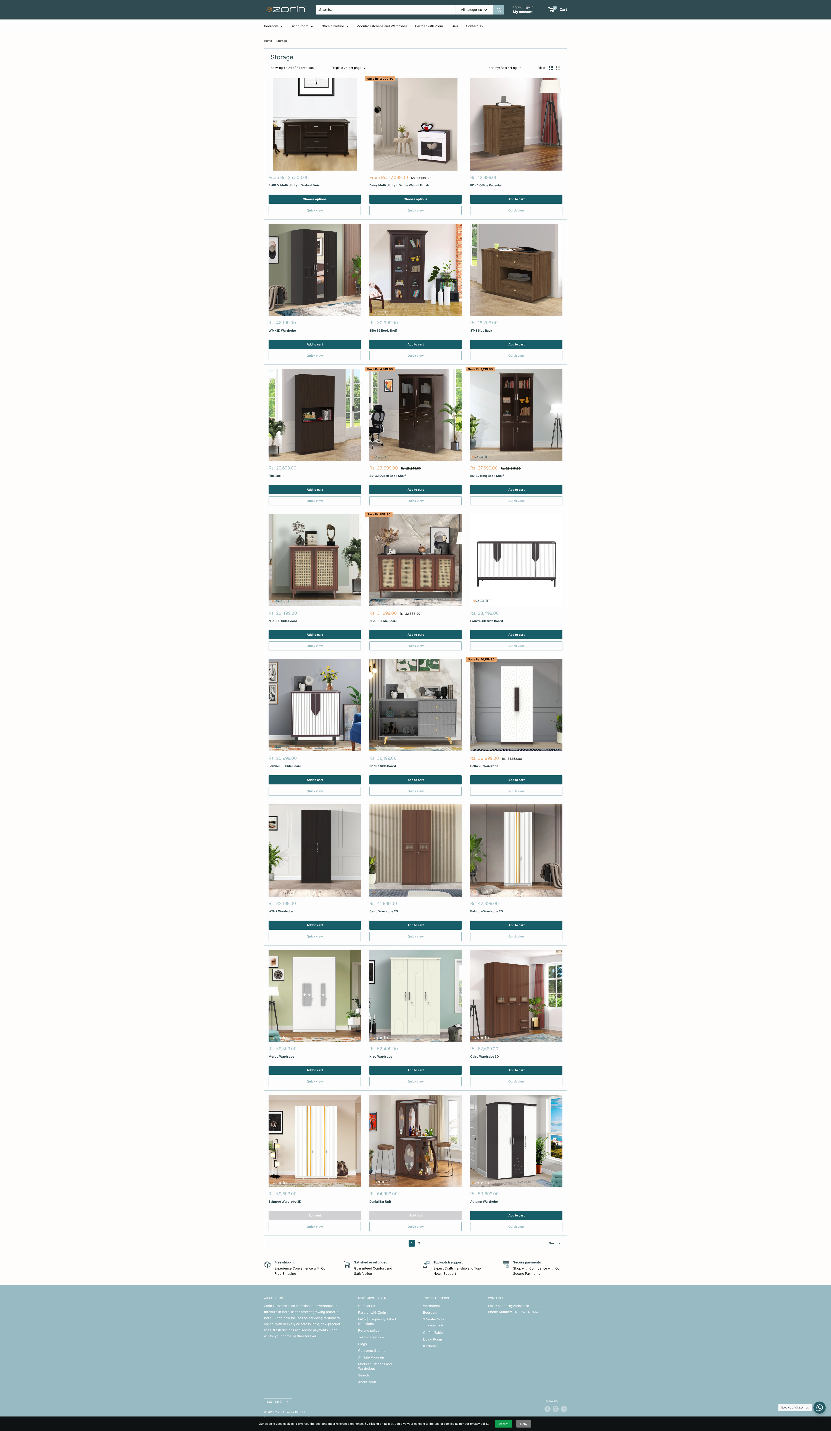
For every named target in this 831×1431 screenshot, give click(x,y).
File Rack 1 (276, 476)
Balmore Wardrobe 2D (486, 911)
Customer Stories (371, 1351)
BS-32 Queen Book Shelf (387, 476)
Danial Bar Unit (380, 1201)
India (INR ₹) (274, 1401)
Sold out (315, 1215)
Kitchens (430, 1346)
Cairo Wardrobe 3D (484, 1056)
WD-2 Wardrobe (281, 911)
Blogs (362, 1344)
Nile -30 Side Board (283, 621)
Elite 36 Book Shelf (383, 330)
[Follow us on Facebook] (547, 1409)
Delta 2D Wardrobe (484, 766)
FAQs (454, 26)
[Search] (498, 10)
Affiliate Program (371, 1357)
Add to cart (516, 199)
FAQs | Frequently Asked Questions (377, 1321)
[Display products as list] (558, 68)
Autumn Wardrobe (484, 1201)
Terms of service (371, 1337)
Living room (299, 26)
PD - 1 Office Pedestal (486, 185)
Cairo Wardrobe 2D (383, 911)
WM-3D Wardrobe (282, 330)
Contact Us (474, 26)
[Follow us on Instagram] (556, 1409)
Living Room (432, 1339)
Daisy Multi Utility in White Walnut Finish (399, 185)
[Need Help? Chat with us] (819, 1408)
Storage (281, 40)
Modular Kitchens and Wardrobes (381, 26)
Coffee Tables (433, 1333)
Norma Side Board (382, 766)
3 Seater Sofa (433, 1319)
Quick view (315, 210)
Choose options (315, 199)
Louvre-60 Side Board (486, 621)
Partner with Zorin (429, 26)
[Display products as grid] (551, 68)
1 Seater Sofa (433, 1326)
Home (268, 40)
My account (523, 12)
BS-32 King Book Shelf (487, 476)
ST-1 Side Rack (481, 330)
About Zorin (367, 1382)
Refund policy (368, 1330)
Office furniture (332, 26)
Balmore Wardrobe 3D (285, 1201)
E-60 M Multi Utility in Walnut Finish (295, 185)
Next (552, 1243)
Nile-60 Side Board (383, 621)
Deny (523, 1424)
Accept (503, 1424)
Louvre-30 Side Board (285, 766)
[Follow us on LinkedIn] (564, 1409)
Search (363, 1375)
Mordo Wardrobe (281, 1056)
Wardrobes (431, 1306)
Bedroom (271, 26)
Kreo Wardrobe (380, 1056)
